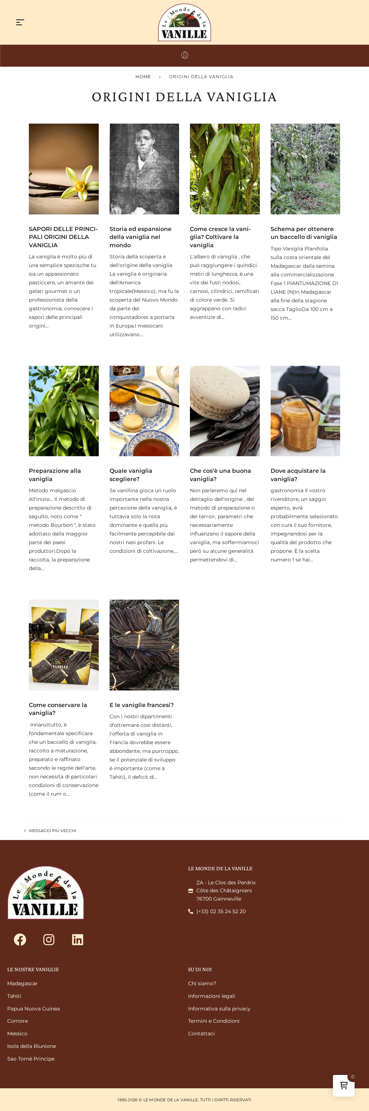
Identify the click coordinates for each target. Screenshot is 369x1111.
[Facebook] (19, 939)
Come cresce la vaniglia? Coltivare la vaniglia (220, 237)
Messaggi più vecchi (52, 831)
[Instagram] (48, 939)
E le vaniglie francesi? (142, 705)
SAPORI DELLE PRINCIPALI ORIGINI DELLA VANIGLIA (63, 237)
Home (143, 76)
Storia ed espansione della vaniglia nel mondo (141, 237)
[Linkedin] (77, 939)
